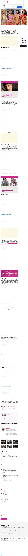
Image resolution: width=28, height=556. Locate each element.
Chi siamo (2, 538)
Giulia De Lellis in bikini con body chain (7, 408)
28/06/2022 (2, 8)
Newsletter (23, 538)
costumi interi (11, 145)
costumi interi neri (3, 338)
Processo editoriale (6, 538)
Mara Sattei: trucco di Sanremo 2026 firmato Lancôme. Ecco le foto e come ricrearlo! (9, 446)
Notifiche (2, 539)
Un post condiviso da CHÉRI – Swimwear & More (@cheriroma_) (9, 173)
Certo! (19, 6)
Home (1, 3)
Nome (1, 512)
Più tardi (13, 6)
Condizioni (16, 538)
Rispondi (4, 457)
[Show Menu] (1, 1)
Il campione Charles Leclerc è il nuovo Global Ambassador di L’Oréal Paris (3, 441)
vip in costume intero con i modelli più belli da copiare (8, 101)
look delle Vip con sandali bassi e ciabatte (9, 406)
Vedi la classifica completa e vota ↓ (9, 423)
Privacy (13, 538)
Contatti (10, 538)
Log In (7, 539)
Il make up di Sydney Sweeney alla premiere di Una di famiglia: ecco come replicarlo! (15, 446)
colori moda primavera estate (10, 147)
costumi (5, 30)
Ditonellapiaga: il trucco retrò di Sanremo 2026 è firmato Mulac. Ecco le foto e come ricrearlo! (3, 446)
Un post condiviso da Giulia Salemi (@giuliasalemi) (9, 307)
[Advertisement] (9, 41)
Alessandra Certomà (9, 428)
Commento (2, 503)
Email (1, 515)
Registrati (5, 539)
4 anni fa (8, 453)
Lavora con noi (19, 538)
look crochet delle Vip (11, 410)
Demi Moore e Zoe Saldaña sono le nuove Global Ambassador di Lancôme (9, 441)
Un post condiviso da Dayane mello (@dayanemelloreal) (9, 396)
